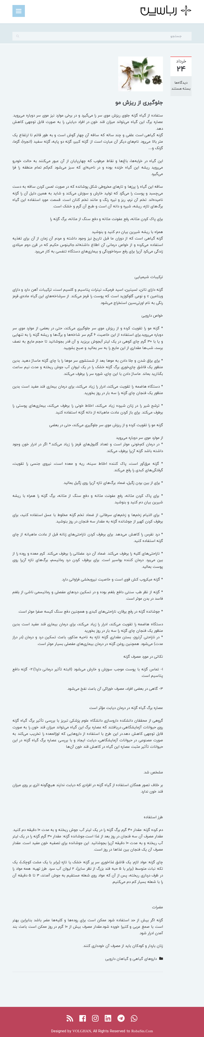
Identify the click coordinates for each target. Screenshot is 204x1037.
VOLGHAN (81, 1031)
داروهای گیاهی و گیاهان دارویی (131, 958)
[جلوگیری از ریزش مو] (140, 73)
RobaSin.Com (142, 1031)
